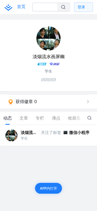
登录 (81, 7)
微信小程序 (79, 132)
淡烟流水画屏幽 (30, 132)
